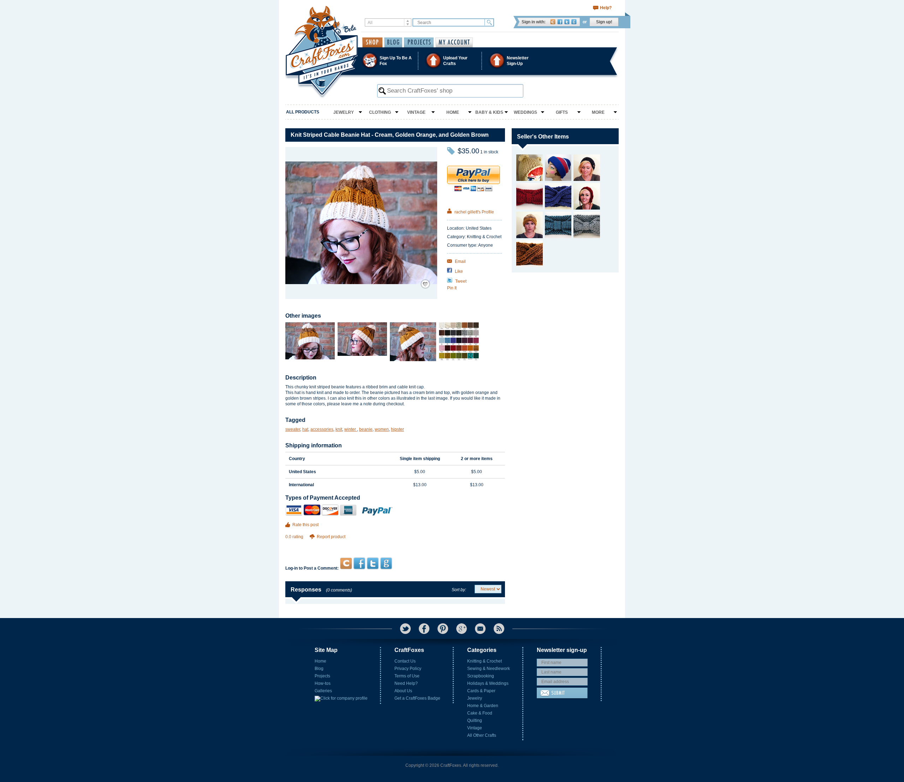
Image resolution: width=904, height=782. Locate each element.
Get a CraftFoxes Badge (417, 698)
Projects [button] (419, 42)
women (382, 429)
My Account (454, 42)
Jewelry (343, 112)
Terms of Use (407, 676)
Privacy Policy (407, 668)
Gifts (562, 112)
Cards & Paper (481, 690)
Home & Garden (482, 705)
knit (338, 429)
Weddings (525, 112)
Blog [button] (393, 42)
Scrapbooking (480, 676)
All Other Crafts (481, 735)
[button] (451, 60)
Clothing (380, 112)
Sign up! (604, 21)
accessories (321, 429)
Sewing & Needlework (488, 668)
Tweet (460, 281)
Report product (331, 536)
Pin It (452, 288)
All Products (302, 112)
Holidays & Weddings (488, 683)
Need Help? (406, 683)
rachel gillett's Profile (473, 212)
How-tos (323, 683)
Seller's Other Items (543, 137)
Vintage (416, 112)
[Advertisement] (395, 543)
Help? (606, 7)
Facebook (560, 21)
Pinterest (443, 628)
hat (305, 429)
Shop (372, 42)
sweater (292, 429)
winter (350, 429)
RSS (499, 628)
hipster (397, 429)
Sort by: (459, 589)
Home (452, 112)
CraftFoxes (552, 21)
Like (458, 271)
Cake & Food (479, 713)
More (598, 112)
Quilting (474, 720)
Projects (322, 676)
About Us (403, 690)
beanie (366, 429)
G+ (461, 628)
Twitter (567, 21)
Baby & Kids (489, 112)
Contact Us (405, 661)
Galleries (323, 690)
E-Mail (480, 628)
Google (574, 21)
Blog (319, 668)
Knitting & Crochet (484, 661)
